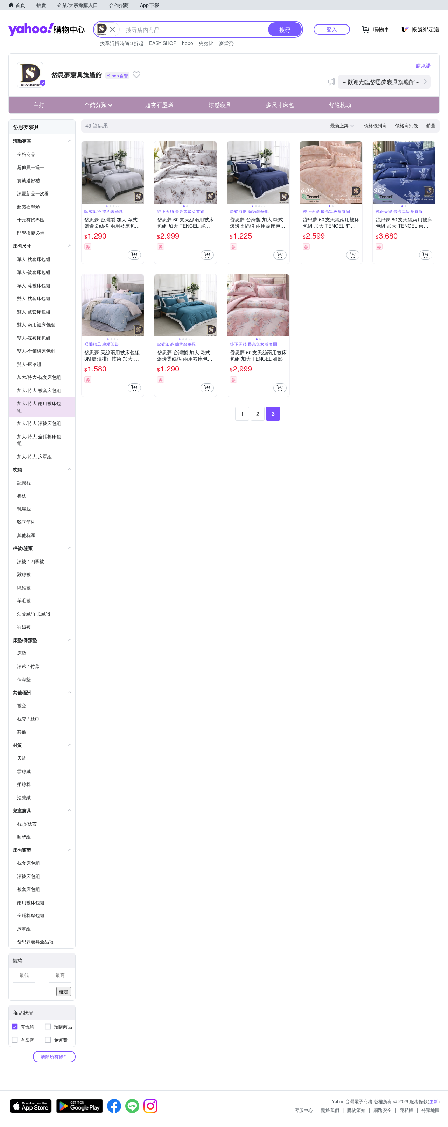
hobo (187, 43)
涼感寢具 (220, 105)
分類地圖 (430, 1110)
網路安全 (382, 1110)
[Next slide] (139, 172)
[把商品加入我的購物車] (134, 255)
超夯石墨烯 (159, 105)
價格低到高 (375, 125)
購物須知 (356, 1110)
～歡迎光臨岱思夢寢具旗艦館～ (381, 82)
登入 (332, 29)
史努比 (206, 43)
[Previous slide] (86, 172)
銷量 (430, 125)
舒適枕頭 (340, 105)
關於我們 (330, 1110)
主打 (38, 105)
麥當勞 (226, 43)
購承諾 (423, 65)
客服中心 (304, 1110)
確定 (63, 991)
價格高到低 (406, 125)
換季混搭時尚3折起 (122, 43)
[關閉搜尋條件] (112, 29)
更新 (433, 1101)
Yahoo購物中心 (46, 29)
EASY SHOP (162, 43)
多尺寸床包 (280, 105)
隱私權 (406, 1110)
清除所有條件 (54, 1056)
